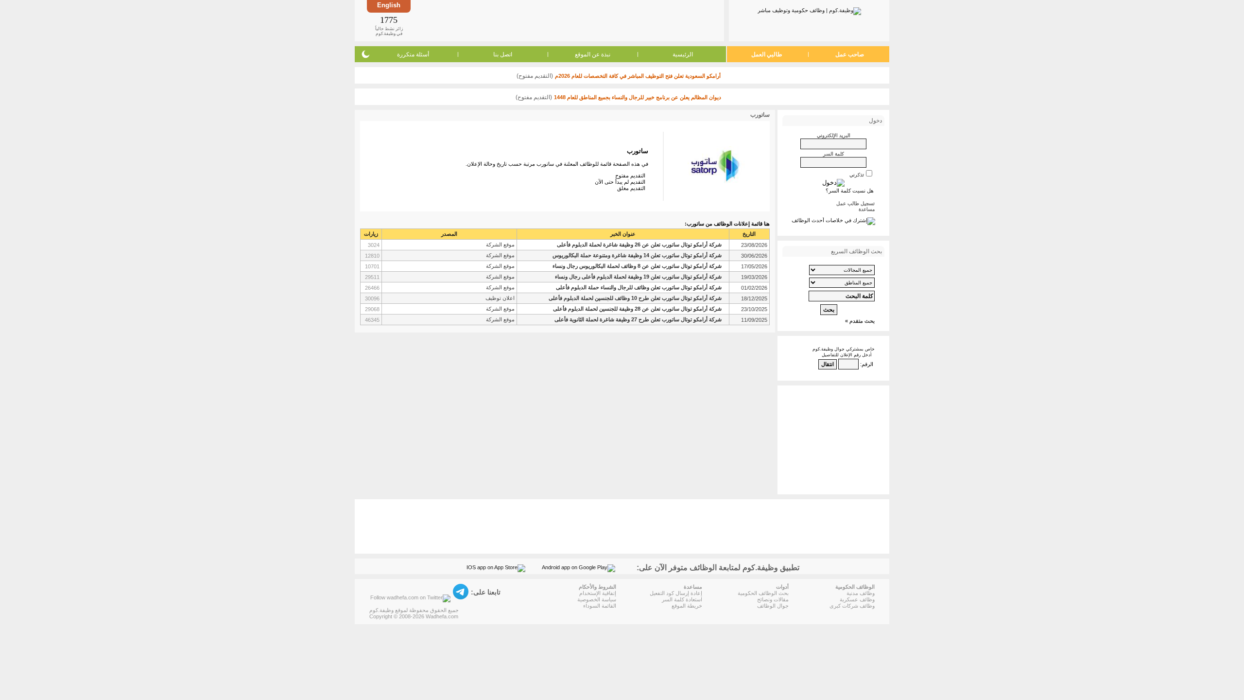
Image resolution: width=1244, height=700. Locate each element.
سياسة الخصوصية (596, 599)
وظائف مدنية (861, 593)
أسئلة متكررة (413, 54)
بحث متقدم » (860, 321)
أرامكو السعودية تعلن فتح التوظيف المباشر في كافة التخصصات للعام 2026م (638, 76)
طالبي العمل (766, 54)
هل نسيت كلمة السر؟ (850, 190)
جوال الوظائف (773, 606)
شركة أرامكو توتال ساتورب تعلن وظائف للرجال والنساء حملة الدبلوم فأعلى (639, 287)
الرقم (867, 364)
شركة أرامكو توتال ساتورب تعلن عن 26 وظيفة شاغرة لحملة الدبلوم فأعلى (639, 244)
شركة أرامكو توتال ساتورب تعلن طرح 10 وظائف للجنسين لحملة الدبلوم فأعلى (635, 298)
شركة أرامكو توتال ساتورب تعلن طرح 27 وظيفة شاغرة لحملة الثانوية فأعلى (638, 319)
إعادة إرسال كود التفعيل (676, 593)
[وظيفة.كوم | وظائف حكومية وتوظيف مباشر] (809, 9)
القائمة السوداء (599, 606)
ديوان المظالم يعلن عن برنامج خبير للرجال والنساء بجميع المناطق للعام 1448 (637, 97)
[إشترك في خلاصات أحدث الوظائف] (833, 220)
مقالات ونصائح (773, 599)
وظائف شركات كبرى (852, 606)
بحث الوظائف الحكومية (763, 593)
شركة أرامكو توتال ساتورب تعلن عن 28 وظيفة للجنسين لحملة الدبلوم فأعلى (637, 309)
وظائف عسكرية (857, 599)
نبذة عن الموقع (592, 54)
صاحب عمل (849, 54)
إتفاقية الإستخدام (597, 593)
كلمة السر (833, 154)
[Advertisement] (566, 20)
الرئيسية (683, 54)
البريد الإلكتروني (833, 135)
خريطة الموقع (687, 606)
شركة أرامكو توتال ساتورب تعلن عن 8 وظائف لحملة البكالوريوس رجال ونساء (637, 266)
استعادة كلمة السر (682, 599)
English (388, 5)
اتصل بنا (502, 54)
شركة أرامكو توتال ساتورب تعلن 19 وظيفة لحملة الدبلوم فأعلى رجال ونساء (638, 277)
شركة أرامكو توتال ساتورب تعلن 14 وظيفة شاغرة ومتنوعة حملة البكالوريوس (637, 255)
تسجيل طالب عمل (855, 203)
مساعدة (867, 209)
